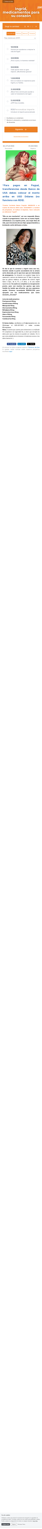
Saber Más (35, 1521)
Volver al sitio (9, 1)
